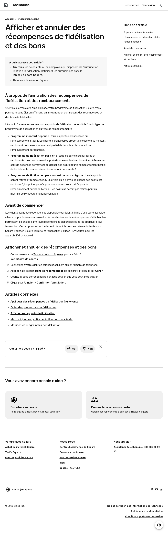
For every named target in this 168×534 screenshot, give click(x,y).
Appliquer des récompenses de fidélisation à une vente (44, 301)
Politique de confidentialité (147, 511)
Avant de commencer (135, 48)
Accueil (9, 19)
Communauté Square (72, 452)
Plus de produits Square (19, 457)
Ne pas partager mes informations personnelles (135, 506)
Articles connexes (133, 66)
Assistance (21, 5)
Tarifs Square (13, 452)
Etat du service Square (73, 457)
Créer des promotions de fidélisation (33, 307)
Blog (62, 462)
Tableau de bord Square (27, 75)
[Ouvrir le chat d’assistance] (159, 525)
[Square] (6, 5)
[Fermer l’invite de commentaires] (101, 347)
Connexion (148, 5)
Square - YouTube (70, 468)
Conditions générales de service (144, 516)
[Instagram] (161, 489)
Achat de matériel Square (20, 447)
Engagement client (28, 19)
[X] (152, 489)
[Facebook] (156, 489)
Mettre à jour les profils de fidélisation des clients (41, 319)
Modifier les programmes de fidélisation (35, 325)
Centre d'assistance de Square (77, 447)
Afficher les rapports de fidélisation (32, 313)
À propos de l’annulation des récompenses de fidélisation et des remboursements (142, 37)
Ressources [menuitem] (132, 5)
